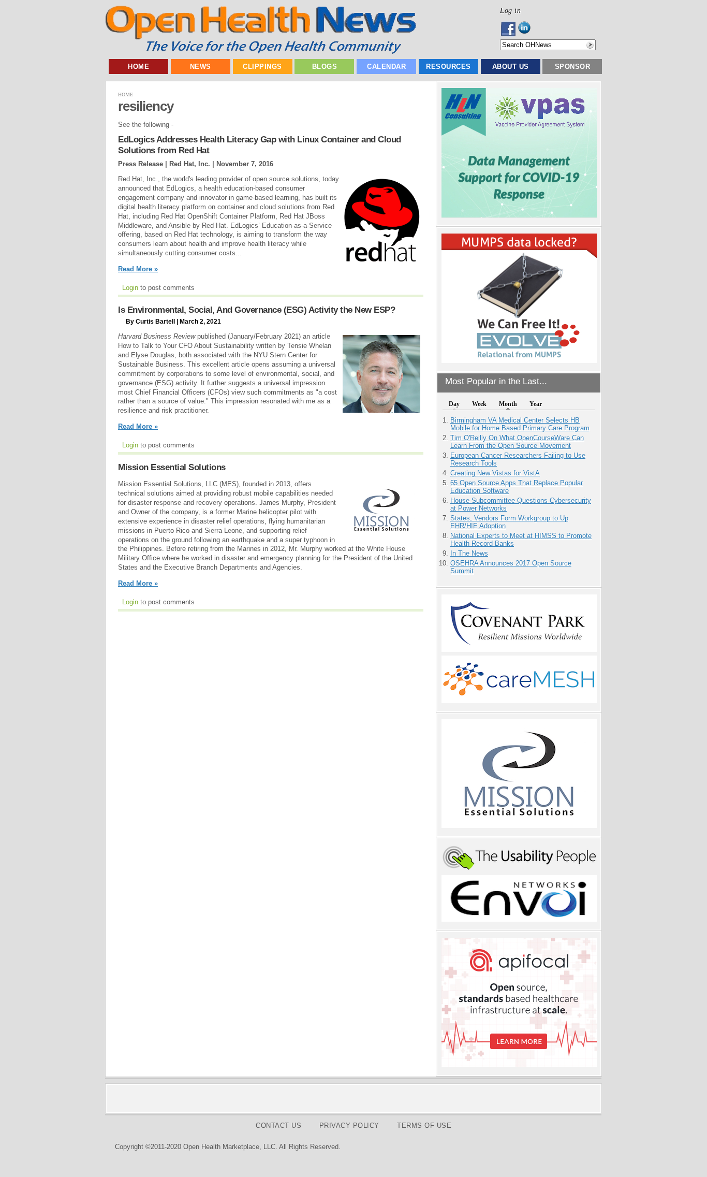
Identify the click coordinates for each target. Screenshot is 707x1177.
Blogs (324, 66)
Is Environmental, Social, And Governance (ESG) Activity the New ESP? (256, 310)
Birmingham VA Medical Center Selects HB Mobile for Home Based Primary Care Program (520, 424)
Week (479, 404)
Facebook (509, 29)
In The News (469, 553)
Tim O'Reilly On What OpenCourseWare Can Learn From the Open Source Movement (517, 441)
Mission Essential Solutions (172, 467)
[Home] (260, 51)
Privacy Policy (349, 1125)
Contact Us (278, 1125)
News (200, 66)
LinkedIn (527, 29)
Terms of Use (424, 1125)
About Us (510, 66)
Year (535, 404)
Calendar (386, 66)
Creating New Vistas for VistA (495, 473)
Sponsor (573, 66)
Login (130, 288)
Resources (448, 66)
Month (508, 404)
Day (454, 404)
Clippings (262, 66)
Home (138, 66)
